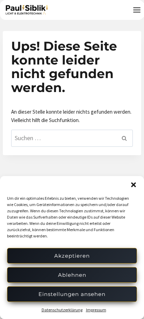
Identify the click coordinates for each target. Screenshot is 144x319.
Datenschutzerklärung (62, 309)
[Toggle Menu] (137, 10)
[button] (133, 184)
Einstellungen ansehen (72, 294)
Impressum (96, 309)
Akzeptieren (72, 255)
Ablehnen (72, 275)
